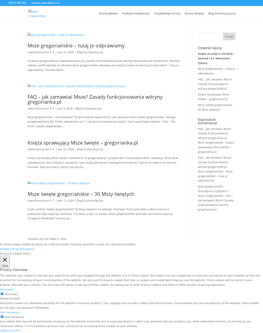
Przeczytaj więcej (23, 249)
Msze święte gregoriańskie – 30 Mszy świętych (81, 193)
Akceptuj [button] (5, 249)
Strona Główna (194, 13)
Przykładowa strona (167, 13)
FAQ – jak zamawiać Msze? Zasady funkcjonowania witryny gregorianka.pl (95, 99)
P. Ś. (52, 52)
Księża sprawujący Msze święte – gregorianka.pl (83, 142)
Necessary (11, 294)
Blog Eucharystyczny (221, 13)
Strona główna (108, 13)
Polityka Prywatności (136, 13)
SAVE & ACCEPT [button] (10, 330)
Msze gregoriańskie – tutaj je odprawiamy (76, 45)
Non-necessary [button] (9, 312)
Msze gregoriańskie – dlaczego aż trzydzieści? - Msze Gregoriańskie (214, 191)
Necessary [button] (6, 289)
